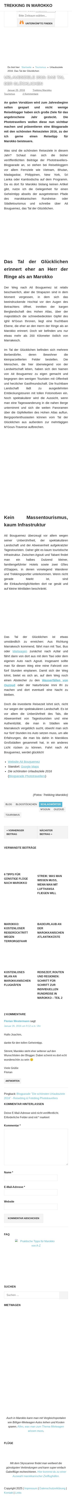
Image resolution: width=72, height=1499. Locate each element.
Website (9, 1201)
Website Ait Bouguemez (24, 761)
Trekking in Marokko (28, 5)
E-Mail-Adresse (14, 1187)
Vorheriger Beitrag (15, 832)
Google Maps (30, 766)
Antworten (12, 1081)
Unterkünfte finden (38, 23)
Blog (9, 804)
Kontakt (8, 1492)
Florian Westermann (17, 1021)
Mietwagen (20, 651)
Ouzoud (59, 809)
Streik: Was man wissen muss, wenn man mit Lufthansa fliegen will (49, 885)
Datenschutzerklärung (52, 1488)
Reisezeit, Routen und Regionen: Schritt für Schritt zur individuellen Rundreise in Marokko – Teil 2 (50, 985)
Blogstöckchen (26, 804)
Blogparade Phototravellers (27, 776)
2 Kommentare (30, 93)
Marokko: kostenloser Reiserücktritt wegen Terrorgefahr (16, 933)
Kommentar (12, 1125)
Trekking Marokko (42, 90)
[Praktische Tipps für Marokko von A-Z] (36, 1245)
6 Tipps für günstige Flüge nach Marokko (16, 878)
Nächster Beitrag (46, 832)
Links (18, 1492)
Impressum (30, 1488)
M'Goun (45, 809)
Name (8, 1172)
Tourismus (9, 93)
